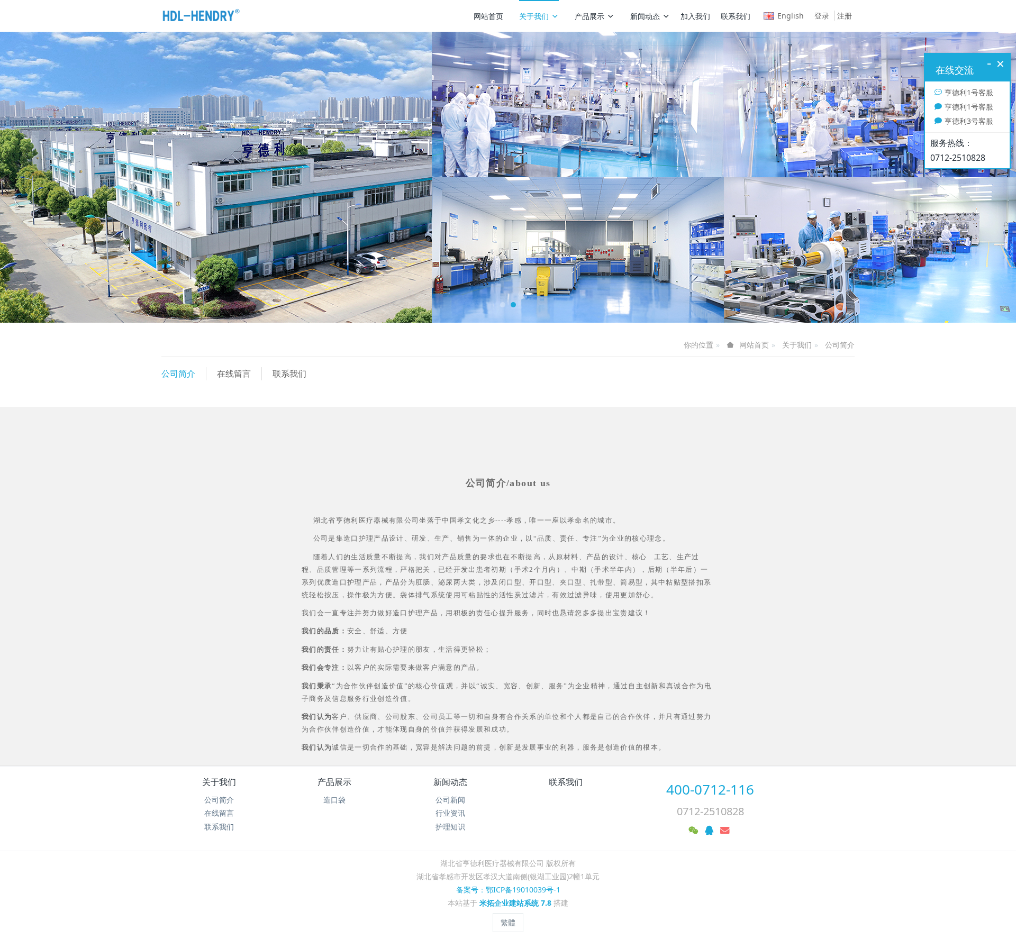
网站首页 (488, 16)
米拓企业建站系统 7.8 (515, 903)
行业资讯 (450, 813)
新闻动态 (645, 16)
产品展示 (589, 16)
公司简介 (840, 345)
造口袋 (334, 800)
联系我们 (735, 16)
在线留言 (234, 373)
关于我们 (534, 16)
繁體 (508, 922)
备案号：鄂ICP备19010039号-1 (508, 890)
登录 (821, 16)
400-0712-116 (710, 789)
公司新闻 (450, 800)
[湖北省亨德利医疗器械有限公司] (201, 16)
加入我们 (695, 16)
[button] (76, 177)
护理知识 (450, 827)
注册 (844, 16)
